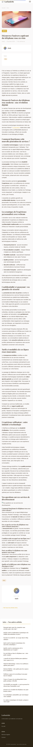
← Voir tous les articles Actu (9, 607)
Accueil (3, 7)
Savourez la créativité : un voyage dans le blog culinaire (15, 638)
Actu (8, 7)
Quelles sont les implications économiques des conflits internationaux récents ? (15, 633)
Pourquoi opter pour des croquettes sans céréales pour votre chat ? (14, 628)
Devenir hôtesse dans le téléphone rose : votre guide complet (15, 654)
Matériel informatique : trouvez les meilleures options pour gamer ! (15, 664)
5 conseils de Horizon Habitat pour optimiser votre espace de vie (15, 659)
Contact (4, 737)
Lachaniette (8, 1)
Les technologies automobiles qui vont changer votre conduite (15, 695)
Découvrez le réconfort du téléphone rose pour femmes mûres (15, 690)
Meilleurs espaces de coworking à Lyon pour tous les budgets (15, 674)
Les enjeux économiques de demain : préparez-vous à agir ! (16, 700)
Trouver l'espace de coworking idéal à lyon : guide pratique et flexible (15, 680)
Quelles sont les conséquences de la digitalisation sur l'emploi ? (13, 648)
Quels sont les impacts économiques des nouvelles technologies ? (14, 643)
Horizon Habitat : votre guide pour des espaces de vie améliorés (15, 669)
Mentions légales (6, 734)
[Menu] (29, 1)
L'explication (16, 127)
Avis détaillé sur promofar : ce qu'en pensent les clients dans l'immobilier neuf (16, 685)
